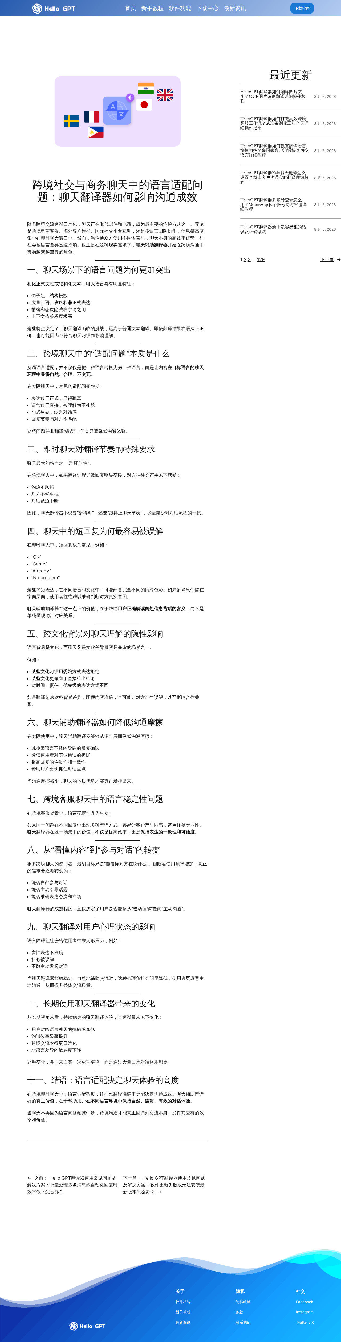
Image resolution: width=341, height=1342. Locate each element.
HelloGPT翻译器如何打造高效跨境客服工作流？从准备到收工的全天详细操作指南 (274, 124)
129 (261, 259)
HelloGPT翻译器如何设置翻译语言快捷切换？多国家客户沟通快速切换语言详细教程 (274, 151)
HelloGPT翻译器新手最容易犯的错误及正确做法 (273, 229)
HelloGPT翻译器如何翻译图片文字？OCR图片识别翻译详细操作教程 (273, 97)
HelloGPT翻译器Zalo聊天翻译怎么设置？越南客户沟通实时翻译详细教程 (274, 178)
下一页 (330, 259)
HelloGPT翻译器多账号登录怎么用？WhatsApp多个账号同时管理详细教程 (273, 205)
